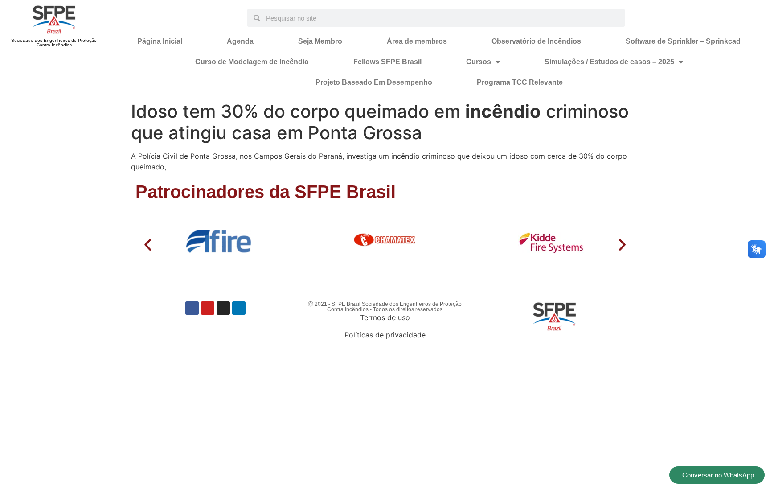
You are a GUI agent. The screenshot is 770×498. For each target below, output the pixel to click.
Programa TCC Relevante (520, 82)
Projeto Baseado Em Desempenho (373, 82)
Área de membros (417, 41)
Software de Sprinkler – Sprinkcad (683, 41)
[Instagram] (223, 308)
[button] (148, 244)
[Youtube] (207, 308)
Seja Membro (320, 41)
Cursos (478, 62)
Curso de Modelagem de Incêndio (252, 62)
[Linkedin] (239, 308)
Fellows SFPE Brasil (387, 62)
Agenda (240, 41)
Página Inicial (159, 41)
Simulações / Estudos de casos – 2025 (609, 62)
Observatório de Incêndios (536, 41)
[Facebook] (192, 308)
